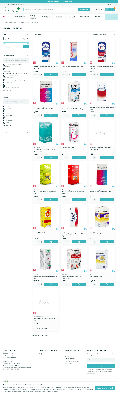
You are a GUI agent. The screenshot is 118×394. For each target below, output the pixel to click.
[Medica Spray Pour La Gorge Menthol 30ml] (74, 174)
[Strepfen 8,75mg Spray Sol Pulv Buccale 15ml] (74, 259)
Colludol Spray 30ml (68, 147)
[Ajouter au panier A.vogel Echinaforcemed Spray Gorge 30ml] (51, 284)
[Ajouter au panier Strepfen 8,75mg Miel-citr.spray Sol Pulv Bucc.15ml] (107, 157)
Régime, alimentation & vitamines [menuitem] (33, 17)
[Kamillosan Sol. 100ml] (102, 217)
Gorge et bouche (22, 22)
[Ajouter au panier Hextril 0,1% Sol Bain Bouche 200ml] (51, 115)
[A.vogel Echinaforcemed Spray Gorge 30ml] (45, 259)
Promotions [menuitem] (7, 17)
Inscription (101, 366)
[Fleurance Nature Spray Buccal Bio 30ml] (45, 301)
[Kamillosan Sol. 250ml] (102, 259)
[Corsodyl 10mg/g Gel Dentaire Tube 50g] (74, 217)
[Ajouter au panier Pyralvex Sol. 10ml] (51, 241)
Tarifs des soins (69, 366)
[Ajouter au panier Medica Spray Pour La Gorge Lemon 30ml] (51, 199)
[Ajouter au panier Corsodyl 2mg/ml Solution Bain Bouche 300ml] (107, 115)
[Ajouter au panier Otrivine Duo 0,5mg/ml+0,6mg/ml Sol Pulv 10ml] (107, 74)
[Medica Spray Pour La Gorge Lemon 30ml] (45, 174)
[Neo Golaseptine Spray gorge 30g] (74, 51)
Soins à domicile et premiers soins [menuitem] (86, 17)
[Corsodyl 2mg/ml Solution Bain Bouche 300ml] (102, 92)
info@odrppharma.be (15, 363)
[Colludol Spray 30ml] (74, 132)
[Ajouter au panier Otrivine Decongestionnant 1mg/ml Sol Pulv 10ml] (51, 74)
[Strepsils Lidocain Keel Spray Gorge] (74, 92)
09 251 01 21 (13, 361)
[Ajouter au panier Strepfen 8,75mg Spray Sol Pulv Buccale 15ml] (79, 284)
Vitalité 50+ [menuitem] (60, 17)
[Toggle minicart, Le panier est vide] (107, 9)
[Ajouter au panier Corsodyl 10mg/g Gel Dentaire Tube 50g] (79, 241)
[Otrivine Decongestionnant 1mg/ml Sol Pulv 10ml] (45, 51)
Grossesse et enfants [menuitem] (47, 17)
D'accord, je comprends (105, 388)
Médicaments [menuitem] (112, 17)
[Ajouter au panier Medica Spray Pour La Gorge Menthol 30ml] (79, 199)
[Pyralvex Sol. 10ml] (45, 217)
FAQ (40, 354)
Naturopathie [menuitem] (73, 17)
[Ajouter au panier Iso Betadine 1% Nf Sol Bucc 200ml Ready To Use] (51, 157)
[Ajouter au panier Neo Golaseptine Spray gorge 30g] (79, 74)
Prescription (21, 4)
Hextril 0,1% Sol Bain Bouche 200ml (44, 109)
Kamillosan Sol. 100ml (96, 234)
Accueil (5, 22)
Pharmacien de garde (72, 361)
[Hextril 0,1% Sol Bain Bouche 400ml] (102, 174)
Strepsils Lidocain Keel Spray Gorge (73, 109)
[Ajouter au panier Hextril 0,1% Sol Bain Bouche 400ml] (107, 199)
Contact (5, 4)
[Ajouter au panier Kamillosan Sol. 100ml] (107, 241)
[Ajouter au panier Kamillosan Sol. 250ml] (107, 284)
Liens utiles (68, 356)
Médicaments (12, 22)
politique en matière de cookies (48, 391)
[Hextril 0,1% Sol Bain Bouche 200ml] (45, 92)
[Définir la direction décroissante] (114, 34)
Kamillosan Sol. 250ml (96, 276)
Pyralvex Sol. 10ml (39, 232)
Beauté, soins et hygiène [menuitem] (20, 17)
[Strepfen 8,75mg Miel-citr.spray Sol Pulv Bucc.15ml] (102, 132)
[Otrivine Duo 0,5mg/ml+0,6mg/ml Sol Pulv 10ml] (102, 51)
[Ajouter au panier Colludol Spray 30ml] (79, 157)
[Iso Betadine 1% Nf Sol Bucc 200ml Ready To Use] (45, 132)
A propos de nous (70, 354)
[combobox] (51, 9)
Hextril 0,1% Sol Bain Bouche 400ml (100, 192)
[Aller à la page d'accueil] (11, 9)
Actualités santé (12, 4)
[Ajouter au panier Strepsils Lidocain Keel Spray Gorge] (79, 115)
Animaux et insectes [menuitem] (100, 17)
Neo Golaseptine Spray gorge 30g (72, 66)
